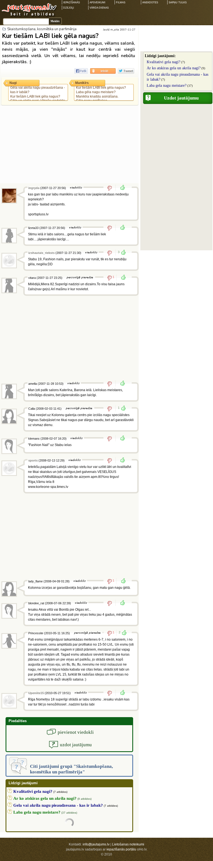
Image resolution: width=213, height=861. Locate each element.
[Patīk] (120, 188)
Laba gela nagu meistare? (166, 85)
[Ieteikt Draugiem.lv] (103, 71)
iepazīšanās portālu (121, 849)
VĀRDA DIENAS (99, 7)
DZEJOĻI (68, 7)
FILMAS (120, 2)
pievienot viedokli (76, 732)
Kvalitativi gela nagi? (163, 62)
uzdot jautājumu (76, 744)
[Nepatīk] (111, 188)
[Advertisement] (69, 144)
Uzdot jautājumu (181, 98)
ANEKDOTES (150, 2)
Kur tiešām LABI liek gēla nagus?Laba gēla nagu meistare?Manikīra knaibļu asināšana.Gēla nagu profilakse (101, 94)
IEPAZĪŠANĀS (71, 2)
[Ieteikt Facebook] (81, 71)
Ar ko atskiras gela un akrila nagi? (174, 68)
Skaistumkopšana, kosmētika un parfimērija (42, 29)
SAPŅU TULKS (178, 2)
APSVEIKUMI (97, 2)
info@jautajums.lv (96, 844)
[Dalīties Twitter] (126, 71)
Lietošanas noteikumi (128, 844)
